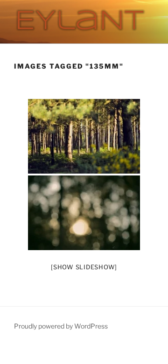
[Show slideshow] (84, 267)
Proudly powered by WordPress (61, 326)
